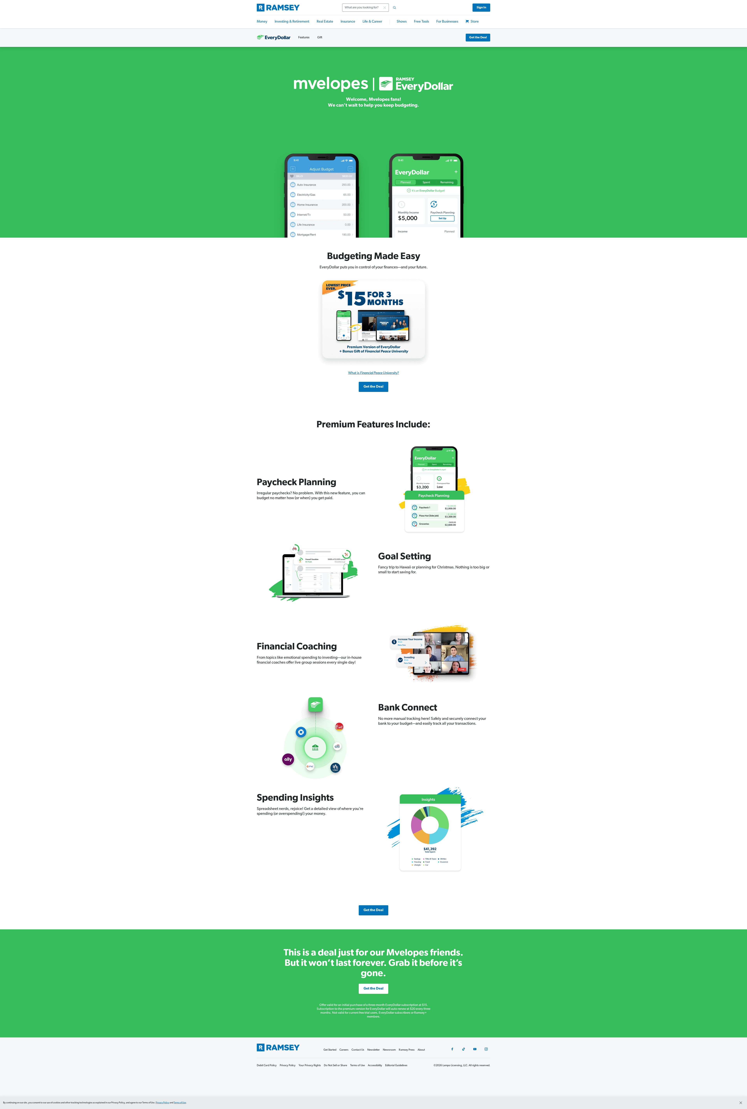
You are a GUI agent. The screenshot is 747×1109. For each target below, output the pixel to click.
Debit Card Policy (267, 1065)
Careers (343, 1049)
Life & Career (372, 22)
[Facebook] (452, 1049)
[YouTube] (475, 1049)
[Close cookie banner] (741, 1103)
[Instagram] (486, 1049)
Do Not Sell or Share (335, 1065)
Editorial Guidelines (396, 1065)
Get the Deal (478, 37)
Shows (402, 22)
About (421, 1049)
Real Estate (325, 22)
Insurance (348, 22)
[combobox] (370, 8)
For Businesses (447, 22)
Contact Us (358, 1049)
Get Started (330, 1049)
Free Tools (421, 22)
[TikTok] (463, 1049)
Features (303, 37)
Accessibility (375, 1065)
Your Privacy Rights (310, 1065)
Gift (319, 37)
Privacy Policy (162, 1103)
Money (262, 22)
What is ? (373, 373)
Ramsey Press (407, 1049)
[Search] (394, 8)
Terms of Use (180, 1103)
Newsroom (389, 1049)
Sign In (481, 7)
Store (474, 22)
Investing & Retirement (292, 22)
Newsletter (373, 1049)
